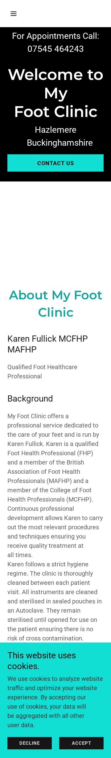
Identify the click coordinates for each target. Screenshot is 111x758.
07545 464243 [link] (55, 49)
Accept (81, 743)
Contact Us (55, 163)
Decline (29, 743)
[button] (18, 13)
